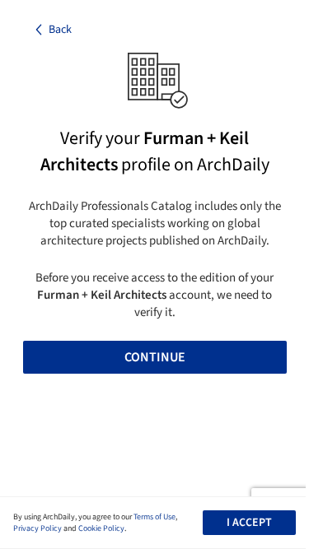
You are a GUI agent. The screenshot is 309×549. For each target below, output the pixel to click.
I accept (249, 522)
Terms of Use (154, 517)
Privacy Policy (37, 528)
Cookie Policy (101, 528)
